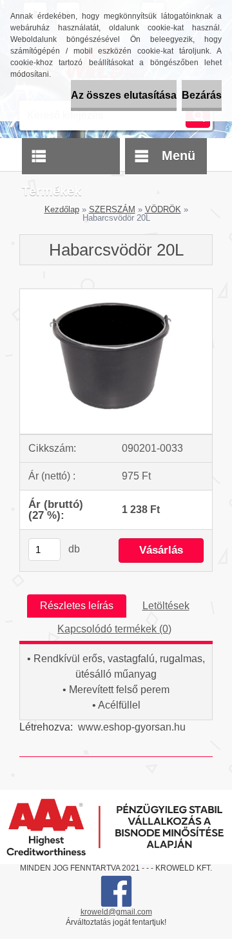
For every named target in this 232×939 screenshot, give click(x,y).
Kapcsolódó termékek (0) (114, 628)
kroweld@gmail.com (116, 911)
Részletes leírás (76, 605)
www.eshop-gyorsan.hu (132, 727)
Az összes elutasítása (124, 95)
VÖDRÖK (163, 209)
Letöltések (165, 605)
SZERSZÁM (112, 209)
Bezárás (202, 95)
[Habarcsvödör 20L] (116, 293)
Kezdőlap (61, 209)
